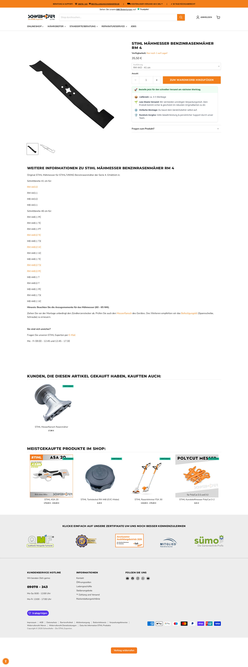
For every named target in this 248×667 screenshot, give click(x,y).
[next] (218, 481)
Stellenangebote (84, 590)
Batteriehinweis (99, 622)
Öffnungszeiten (83, 582)
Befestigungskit (189, 313)
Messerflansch (124, 313)
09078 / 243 (83, 4)
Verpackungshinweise (118, 622)
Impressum (31, 622)
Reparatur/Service (113, 26)
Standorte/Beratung (83, 26)
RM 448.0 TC (34, 235)
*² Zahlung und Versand (88, 594)
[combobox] (118, 17)
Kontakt (80, 578)
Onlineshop (34, 26)
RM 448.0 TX (34, 265)
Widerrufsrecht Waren (36, 625)
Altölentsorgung (83, 622)
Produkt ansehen (51, 406)
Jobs (133, 26)
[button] (5, 661)
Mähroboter (56, 26)
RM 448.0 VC (34, 247)
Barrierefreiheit (66, 622)
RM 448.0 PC (34, 271)
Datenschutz (51, 622)
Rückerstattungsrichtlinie (88, 598)
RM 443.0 (32, 187)
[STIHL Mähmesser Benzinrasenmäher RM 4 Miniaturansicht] (32, 149)
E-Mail (72, 335)
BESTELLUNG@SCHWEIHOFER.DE (105, 4)
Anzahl (135, 73)
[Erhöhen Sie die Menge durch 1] (156, 80)
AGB (41, 622)
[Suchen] (181, 17)
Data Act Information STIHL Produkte (95, 625)
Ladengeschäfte (84, 586)
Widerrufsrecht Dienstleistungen (62, 625)
